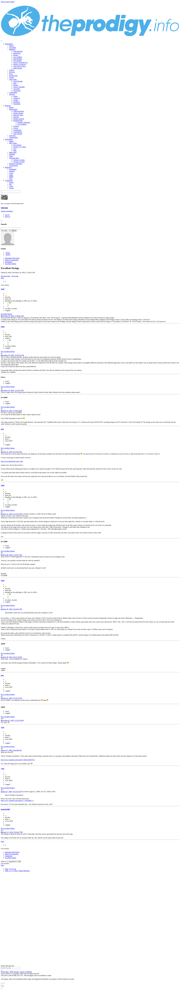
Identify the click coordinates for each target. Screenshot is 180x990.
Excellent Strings (6, 314)
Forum (11, 182)
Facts (11, 74)
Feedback (16, 102)
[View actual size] (1, 988)
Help (6, 869)
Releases (8, 106)
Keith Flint (16, 53)
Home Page (5, 972)
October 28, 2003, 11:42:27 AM (11, 555)
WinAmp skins (14, 158)
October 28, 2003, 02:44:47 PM (11, 609)
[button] (7, 211)
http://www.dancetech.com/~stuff (12, 461)
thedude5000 (5, 809)
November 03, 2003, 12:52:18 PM (12, 720)
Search (22, 972)
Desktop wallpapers (15, 164)
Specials (16, 117)
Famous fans (13, 76)
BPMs (11, 177)
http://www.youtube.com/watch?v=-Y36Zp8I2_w (17, 800)
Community (9, 180)
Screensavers (13, 165)
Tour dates (12, 47)
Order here (4, 208)
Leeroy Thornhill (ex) (20, 62)
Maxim (15, 55)
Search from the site (7, 966)
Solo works (13, 79)
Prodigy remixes (18, 119)
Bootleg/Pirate (18, 120)
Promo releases (18, 113)
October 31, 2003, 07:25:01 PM (11, 698)
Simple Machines (24, 871)
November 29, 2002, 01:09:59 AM (12, 355)
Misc (15, 150)
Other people (17, 68)
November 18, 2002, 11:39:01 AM (12, 316)
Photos (11, 141)
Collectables (13, 92)
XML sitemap (14, 972)
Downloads (9, 139)
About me (16, 98)
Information (9, 44)
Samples (12, 171)
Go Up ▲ (12, 869)
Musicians (8, 167)
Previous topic (5, 276)
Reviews (12, 72)
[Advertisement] (63, 904)
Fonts (11, 156)
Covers (15, 128)
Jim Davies (17, 91)
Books (11, 107)
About (15, 96)
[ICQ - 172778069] (10, 303)
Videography (13, 137)
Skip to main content (7, 2)
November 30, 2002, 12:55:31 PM (12, 390)
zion (2, 429)
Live (14, 149)
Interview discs (18, 115)
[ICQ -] (10, 340)
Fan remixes (17, 145)
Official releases (18, 111)
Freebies (16, 126)
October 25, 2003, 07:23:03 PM (11, 452)
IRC (10, 184)
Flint (14, 83)
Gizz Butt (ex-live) (19, 66)
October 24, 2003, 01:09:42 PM (11, 411)
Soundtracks (17, 130)
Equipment (12, 169)
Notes (11, 175)
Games (11, 188)
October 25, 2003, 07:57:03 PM (11, 514)
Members (12, 49)
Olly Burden (17, 61)
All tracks (12, 135)
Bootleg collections (24, 122)
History (11, 46)
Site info (12, 94)
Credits (15, 100)
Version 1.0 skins (19, 160)
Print (2, 278)
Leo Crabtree (17, 57)
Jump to (3, 861)
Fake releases (17, 134)
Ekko (3, 327)
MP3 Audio (13, 143)
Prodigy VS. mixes (19, 147)
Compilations (17, 132)
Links (11, 186)
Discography (13, 109)
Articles (11, 70)
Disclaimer (16, 104)
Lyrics (11, 173)
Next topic (15, 276)
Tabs (10, 179)
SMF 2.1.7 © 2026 (11, 871)
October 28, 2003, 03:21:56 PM (11, 657)
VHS (2, 727)
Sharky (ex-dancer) (19, 64)
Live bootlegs (22, 124)
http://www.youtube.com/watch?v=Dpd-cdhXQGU (18, 760)
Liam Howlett (17, 51)
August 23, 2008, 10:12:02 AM (11, 791)
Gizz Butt (16, 89)
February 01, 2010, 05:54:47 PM (11, 832)
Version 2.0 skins (19, 162)
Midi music (13, 152)
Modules (12, 154)
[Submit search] (1, 970)
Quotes (11, 77)
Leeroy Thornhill (19, 87)
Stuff (2, 289)
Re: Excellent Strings (8, 351)
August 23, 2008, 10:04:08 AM (11, 750)
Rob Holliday (17, 59)
